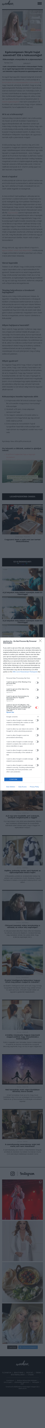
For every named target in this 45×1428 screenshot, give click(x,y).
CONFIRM (13, 779)
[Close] (41, 641)
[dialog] (22, 714)
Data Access (22, 787)
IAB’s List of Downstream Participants (25, 672)
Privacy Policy (34, 787)
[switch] (37, 683)
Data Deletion (10, 787)
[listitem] (22, 678)
